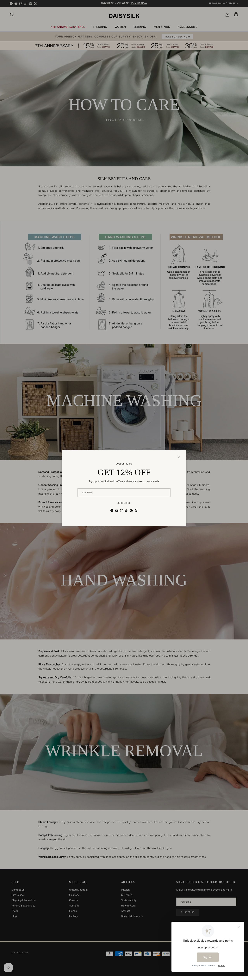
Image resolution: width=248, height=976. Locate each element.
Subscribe (124, 503)
